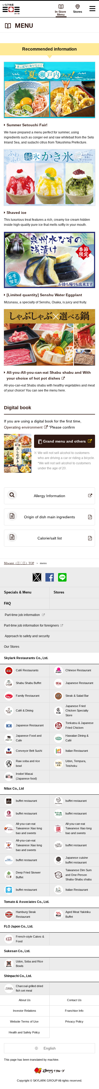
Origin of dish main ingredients (49, 517)
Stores (77, 11)
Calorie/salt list (49, 538)
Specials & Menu (17, 592)
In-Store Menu (61, 13)
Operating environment (24, 427)
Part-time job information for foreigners (31, 625)
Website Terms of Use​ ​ (24, 1021)
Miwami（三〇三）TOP (19, 563)
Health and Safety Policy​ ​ (25, 1032)
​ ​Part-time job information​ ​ (22, 615)
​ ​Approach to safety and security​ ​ (27, 636)
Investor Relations (24, 1010)
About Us (25, 1000)
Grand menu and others (64, 441)
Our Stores (11, 647)
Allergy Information (49, 496)
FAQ (7, 603)
